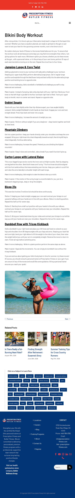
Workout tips (52, 408)
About (37, 439)
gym (10, 385)
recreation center (13, 399)
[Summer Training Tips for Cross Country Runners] (60, 339)
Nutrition (63, 389)
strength (57, 399)
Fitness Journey (44, 380)
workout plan (30, 408)
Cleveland (29, 376)
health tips (24, 385)
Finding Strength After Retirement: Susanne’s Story (35, 352)
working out (12, 408)
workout (21, 408)
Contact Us (37, 443)
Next (66, 319)
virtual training (39, 403)
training (30, 403)
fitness (34, 380)
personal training (43, 394)
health (16, 385)
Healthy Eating (34, 385)
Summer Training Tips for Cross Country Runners (60, 352)
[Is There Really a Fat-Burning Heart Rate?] (14, 339)
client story (38, 376)
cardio (22, 376)
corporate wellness (61, 376)
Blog (37, 429)
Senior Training (47, 399)
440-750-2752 (42, 3)
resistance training (26, 399)
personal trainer (19, 394)
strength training (13, 403)
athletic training (13, 376)
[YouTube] (59, 454)
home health (12, 389)
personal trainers (31, 394)
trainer (23, 403)
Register (38, 449)
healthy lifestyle (45, 385)
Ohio (10, 394)
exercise (27, 380)
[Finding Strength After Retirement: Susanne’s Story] (37, 339)
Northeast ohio (54, 389)
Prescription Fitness (56, 394)
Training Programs (37, 434)
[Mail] (70, 454)
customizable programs (15, 380)
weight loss (59, 403)
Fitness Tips (54, 380)
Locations (44, 389)
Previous (10, 319)
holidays (55, 385)
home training (22, 389)
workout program (41, 408)
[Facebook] (56, 454)
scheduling (37, 399)
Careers (37, 425)
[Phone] (63, 458)
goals (62, 380)
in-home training (34, 389)
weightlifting (50, 403)
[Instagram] (63, 454)
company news (48, 376)
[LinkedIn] (67, 454)
